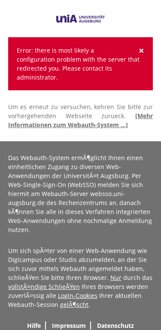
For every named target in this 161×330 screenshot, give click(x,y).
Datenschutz (115, 325)
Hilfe (34, 325)
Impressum (69, 325)
